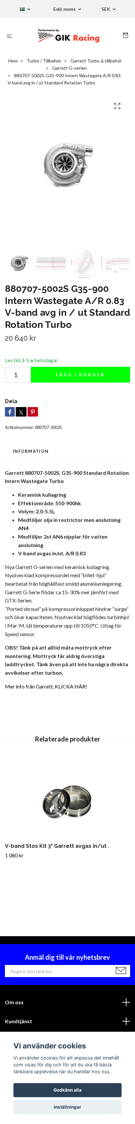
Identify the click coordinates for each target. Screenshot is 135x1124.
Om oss (14, 1002)
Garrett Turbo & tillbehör (96, 60)
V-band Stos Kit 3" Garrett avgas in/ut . (57, 846)
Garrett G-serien (69, 68)
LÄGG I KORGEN (80, 374)
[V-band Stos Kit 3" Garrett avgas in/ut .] (67, 799)
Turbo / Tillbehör (44, 60)
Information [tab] (30, 451)
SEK (106, 9)
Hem (13, 60)
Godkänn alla (67, 1090)
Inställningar (67, 1107)
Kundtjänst (18, 1021)
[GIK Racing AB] (69, 36)
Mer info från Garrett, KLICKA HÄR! (46, 686)
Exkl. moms (65, 9)
